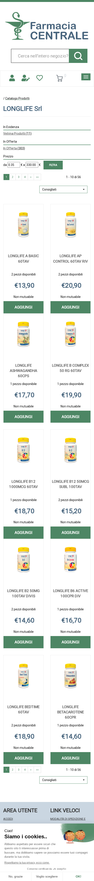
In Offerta (14, 148)
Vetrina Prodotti (17, 133)
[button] (63, 189)
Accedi (8, 818)
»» (37, 177)
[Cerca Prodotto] (78, 56)
